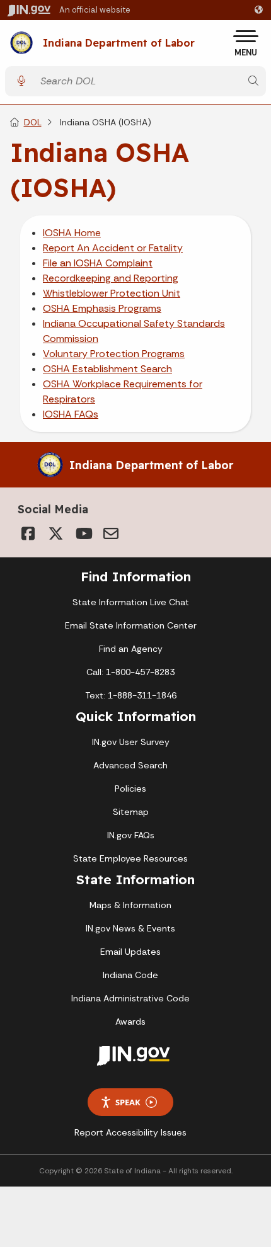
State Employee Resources (130, 858)
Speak (128, 1102)
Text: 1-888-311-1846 (130, 695)
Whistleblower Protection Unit (111, 293)
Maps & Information (130, 905)
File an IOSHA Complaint (98, 263)
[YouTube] (83, 533)
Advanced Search (130, 765)
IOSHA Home (72, 232)
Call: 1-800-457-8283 (130, 672)
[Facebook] (28, 533)
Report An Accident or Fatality (113, 247)
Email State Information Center (131, 625)
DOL (33, 122)
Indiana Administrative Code (130, 998)
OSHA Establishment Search (107, 368)
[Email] (111, 533)
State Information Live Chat (130, 602)
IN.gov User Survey (131, 742)
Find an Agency (131, 648)
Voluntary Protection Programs (114, 353)
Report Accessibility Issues (130, 1132)
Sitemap (131, 811)
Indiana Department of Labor (119, 43)
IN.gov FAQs (130, 835)
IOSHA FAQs (70, 414)
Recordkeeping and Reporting (110, 278)
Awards (130, 1021)
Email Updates (130, 951)
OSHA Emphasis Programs (102, 308)
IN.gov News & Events (130, 928)
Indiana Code (130, 975)
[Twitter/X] (55, 533)
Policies (130, 788)
